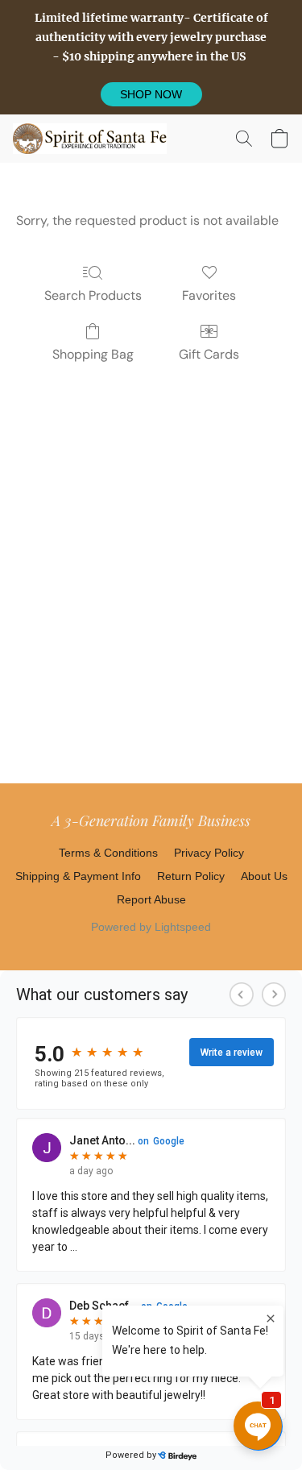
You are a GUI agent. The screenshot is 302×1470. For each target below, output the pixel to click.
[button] (151, 94)
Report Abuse (151, 899)
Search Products (93, 295)
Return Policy (191, 876)
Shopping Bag (93, 354)
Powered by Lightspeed (151, 926)
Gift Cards (209, 354)
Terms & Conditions (108, 852)
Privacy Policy (209, 852)
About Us (264, 876)
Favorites (209, 295)
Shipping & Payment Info (78, 876)
